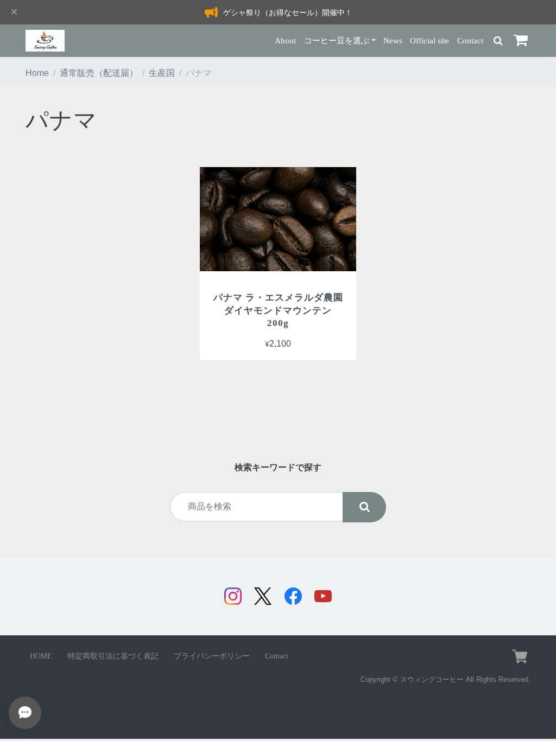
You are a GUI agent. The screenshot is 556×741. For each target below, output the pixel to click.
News (392, 40)
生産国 (162, 73)
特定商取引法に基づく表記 (113, 656)
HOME (41, 656)
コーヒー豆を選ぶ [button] (336, 40)
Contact (470, 40)
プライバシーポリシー (212, 656)
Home (37, 73)
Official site (429, 40)
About (285, 40)
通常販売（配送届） (99, 73)
